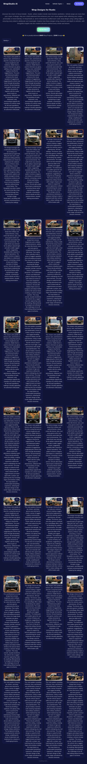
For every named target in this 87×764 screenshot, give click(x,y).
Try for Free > (43, 29)
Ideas (68, 4)
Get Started (79, 3)
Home (47, 4)
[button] (6, 41)
